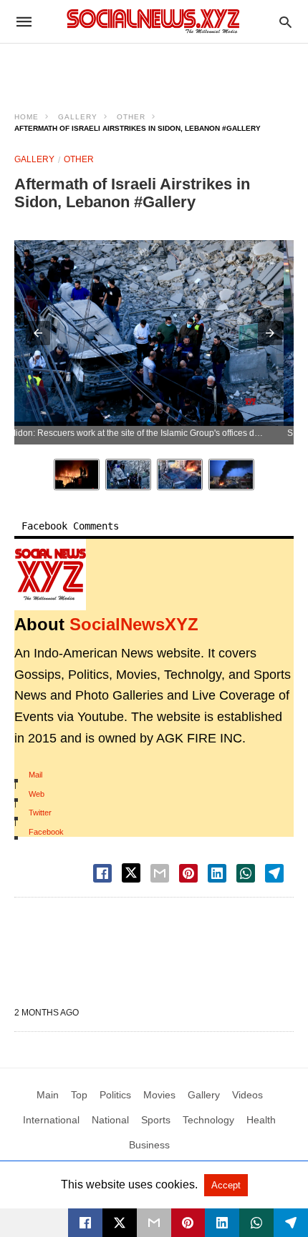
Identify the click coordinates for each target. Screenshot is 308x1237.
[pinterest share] (188, 873)
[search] (285, 22)
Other (131, 117)
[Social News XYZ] (153, 21)
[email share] (159, 873)
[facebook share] (102, 873)
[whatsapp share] (245, 873)
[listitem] (77, 474)
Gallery (77, 117)
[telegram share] (274, 873)
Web (36, 794)
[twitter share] (131, 873)
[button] (38, 333)
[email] (154, 1222)
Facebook (46, 832)
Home (26, 117)
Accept (226, 1185)
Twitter (40, 812)
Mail (35, 774)
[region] (154, 68)
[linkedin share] (217, 873)
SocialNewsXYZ (133, 624)
